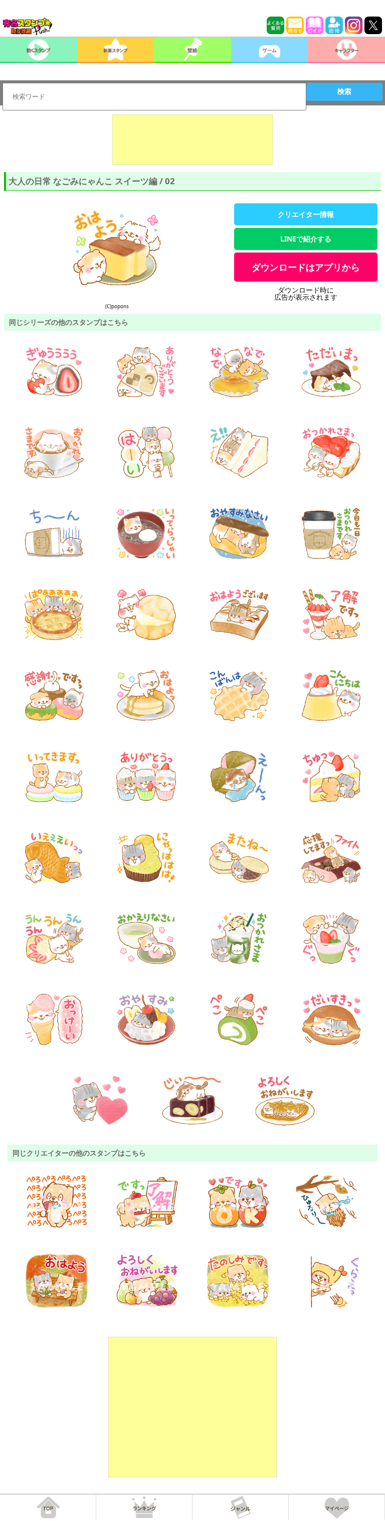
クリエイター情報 (306, 214)
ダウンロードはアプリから (306, 267)
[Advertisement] (192, 139)
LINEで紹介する (305, 238)
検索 (344, 91)
